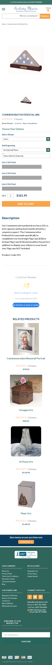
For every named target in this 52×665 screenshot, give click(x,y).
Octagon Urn (26, 410)
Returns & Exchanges (9, 598)
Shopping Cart (32, 571)
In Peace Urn (26, 461)
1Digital (30, 661)
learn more (25, 542)
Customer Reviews (9, 582)
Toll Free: (30, 607)
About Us (5, 571)
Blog (3, 584)
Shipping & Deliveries (9, 595)
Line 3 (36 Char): (9, 184)
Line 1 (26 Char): (9, 162)
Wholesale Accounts (9, 606)
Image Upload (32, 576)
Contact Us (6, 601)
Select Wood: (8, 134)
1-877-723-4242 (39, 605)
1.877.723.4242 (36, 2)
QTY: (4, 196)
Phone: (30, 605)
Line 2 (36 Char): (9, 173)
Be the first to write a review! (26, 305)
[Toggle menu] (4, 9)
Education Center (8, 579)
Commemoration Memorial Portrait (26, 358)
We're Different (7, 603)
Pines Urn (26, 513)
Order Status (32, 574)
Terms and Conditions (10, 576)
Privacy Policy (7, 574)
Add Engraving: (8, 145)
